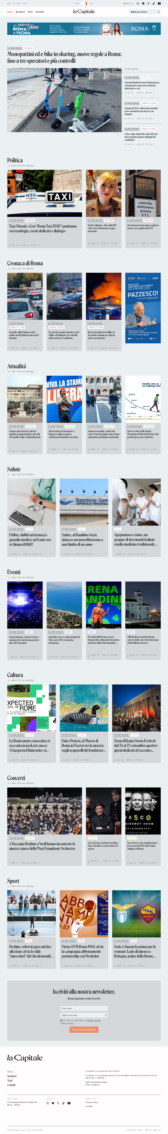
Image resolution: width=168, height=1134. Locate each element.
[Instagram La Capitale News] (138, 3)
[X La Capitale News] (148, 3)
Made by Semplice (153, 1130)
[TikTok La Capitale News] (153, 3)
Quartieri (20, 12)
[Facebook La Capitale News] (143, 3)
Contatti (40, 12)
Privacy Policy (94, 1020)
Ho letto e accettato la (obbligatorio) (80, 1022)
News (10, 12)
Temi (30, 12)
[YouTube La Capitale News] (159, 3)
